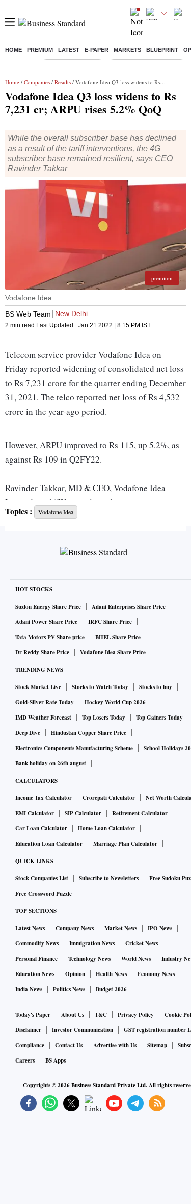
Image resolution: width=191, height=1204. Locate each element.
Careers (25, 1060)
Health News (111, 974)
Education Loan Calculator (49, 843)
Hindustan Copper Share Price (88, 732)
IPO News (160, 928)
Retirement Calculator (140, 813)
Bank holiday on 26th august (50, 763)
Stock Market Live (38, 687)
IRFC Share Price (110, 621)
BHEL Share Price (118, 637)
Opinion (75, 974)
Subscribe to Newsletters (109, 878)
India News (28, 989)
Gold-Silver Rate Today (44, 702)
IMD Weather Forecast (43, 717)
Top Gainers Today (159, 717)
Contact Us (69, 1045)
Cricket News (141, 943)
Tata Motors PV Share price (50, 637)
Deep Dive (27, 732)
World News (136, 958)
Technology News (89, 958)
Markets (127, 50)
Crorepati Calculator (109, 797)
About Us (72, 1014)
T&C (101, 1014)
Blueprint (162, 50)
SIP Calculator (83, 813)
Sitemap (157, 1045)
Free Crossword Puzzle (43, 893)
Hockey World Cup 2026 (115, 702)
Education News (34, 974)
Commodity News (37, 943)
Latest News (30, 928)
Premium (40, 50)
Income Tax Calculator (43, 797)
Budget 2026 (111, 989)
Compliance (29, 1045)
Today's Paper (32, 1014)
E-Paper (96, 50)
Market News (120, 928)
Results (62, 82)
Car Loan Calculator (41, 828)
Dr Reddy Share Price (42, 652)
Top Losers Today (103, 717)
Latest (68, 50)
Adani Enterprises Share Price (129, 606)
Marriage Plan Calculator (125, 843)
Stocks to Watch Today (100, 687)
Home (13, 50)
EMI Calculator (34, 813)
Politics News (69, 989)
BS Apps (55, 1060)
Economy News (156, 974)
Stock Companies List (41, 878)
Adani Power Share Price (46, 621)
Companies (37, 82)
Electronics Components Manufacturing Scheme (74, 748)
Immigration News (92, 943)
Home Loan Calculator (106, 828)
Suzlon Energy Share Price (48, 606)
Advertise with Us (115, 1045)
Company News (75, 928)
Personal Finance (36, 958)
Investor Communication (82, 1030)
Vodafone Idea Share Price (113, 652)
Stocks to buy (155, 687)
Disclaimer (28, 1030)
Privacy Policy (136, 1014)
